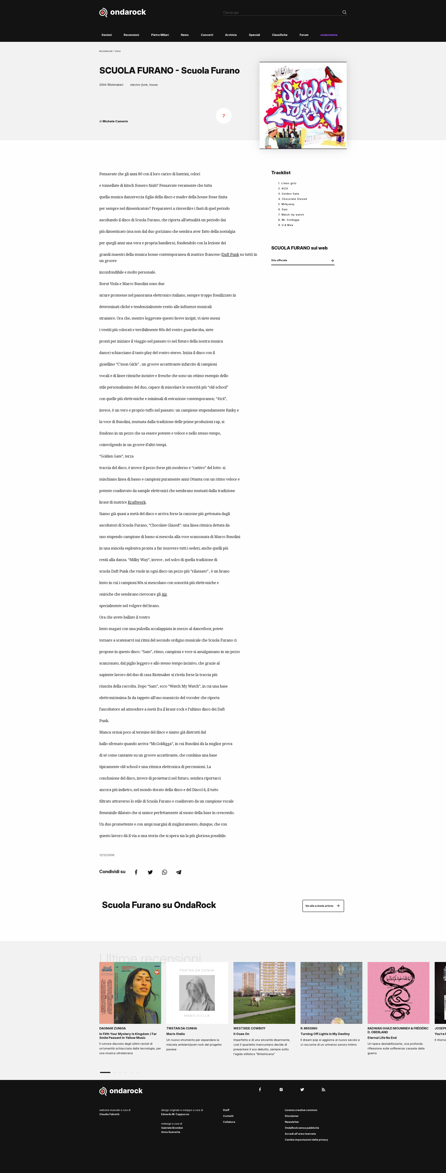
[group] (130, 1009)
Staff (226, 1110)
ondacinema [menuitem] (328, 35)
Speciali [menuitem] (254, 35)
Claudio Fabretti (109, 1114)
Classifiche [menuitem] (279, 35)
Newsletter (292, 1121)
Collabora (229, 1121)
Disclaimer (292, 1115)
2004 (118, 51)
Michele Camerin (115, 121)
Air (164, 594)
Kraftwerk (137, 502)
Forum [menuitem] (304, 35)
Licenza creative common (301, 1110)
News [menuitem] (185, 35)
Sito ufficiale (279, 260)
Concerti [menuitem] (207, 35)
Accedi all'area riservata (300, 1133)
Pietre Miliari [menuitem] (160, 35)
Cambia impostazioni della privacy (306, 1139)
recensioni (106, 51)
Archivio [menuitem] (231, 35)
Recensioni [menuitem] (131, 35)
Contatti (228, 1115)
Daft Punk (230, 254)
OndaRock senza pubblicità (302, 1127)
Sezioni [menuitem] (107, 35)
